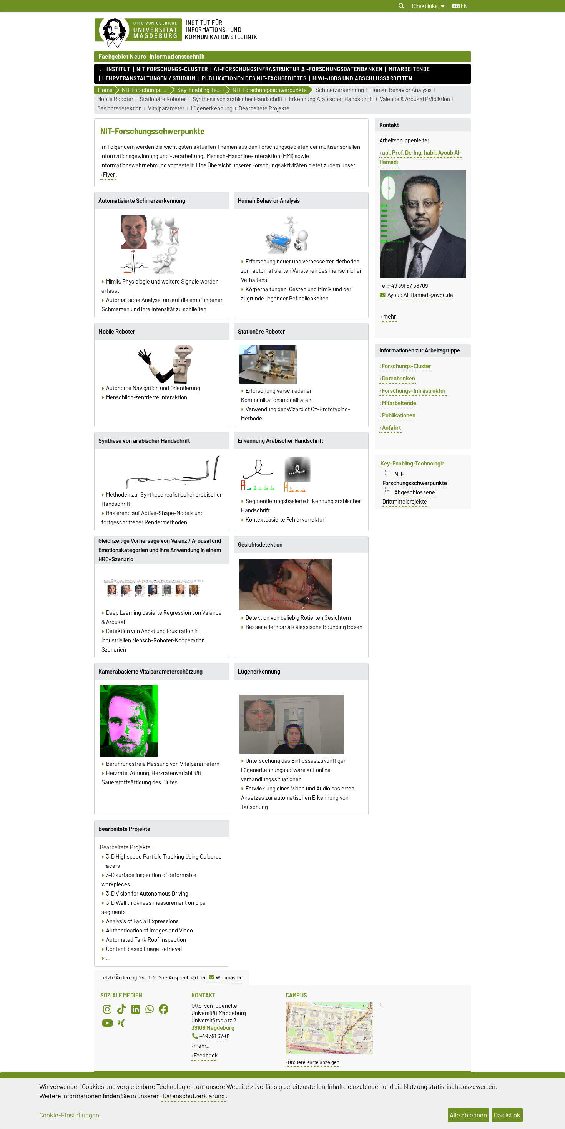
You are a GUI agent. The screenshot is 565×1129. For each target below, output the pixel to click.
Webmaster (229, 977)
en (464, 6)
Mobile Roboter (115, 99)
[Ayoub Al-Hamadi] (422, 276)
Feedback (206, 1055)
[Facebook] (164, 1009)
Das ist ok (507, 1115)
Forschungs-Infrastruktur (414, 390)
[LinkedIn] (136, 1009)
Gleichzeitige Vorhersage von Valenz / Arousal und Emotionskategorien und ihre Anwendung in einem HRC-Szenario (159, 550)
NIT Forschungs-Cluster (172, 69)
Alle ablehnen (468, 1115)
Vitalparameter (166, 108)
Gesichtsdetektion (119, 108)
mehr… (201, 1046)
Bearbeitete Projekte (264, 108)
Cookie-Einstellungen (69, 1115)
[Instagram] (107, 1009)
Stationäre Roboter (163, 99)
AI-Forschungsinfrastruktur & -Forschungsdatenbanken (298, 69)
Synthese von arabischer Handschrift (238, 99)
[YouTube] (107, 1023)
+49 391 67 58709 (408, 285)
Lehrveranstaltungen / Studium (149, 78)
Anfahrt (391, 427)
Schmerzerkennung (340, 90)
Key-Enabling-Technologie (413, 463)
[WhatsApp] (149, 1009)
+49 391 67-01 (214, 1036)
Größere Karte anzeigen (313, 1062)
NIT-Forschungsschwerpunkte (414, 478)
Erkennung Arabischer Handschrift (331, 99)
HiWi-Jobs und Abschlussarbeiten (362, 78)
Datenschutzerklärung (194, 1096)
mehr (389, 316)
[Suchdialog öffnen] (401, 6)
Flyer (109, 174)
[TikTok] (121, 1009)
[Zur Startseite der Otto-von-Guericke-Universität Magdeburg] (138, 33)
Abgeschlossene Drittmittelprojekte (408, 496)
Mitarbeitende (409, 69)
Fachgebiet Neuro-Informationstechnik (151, 56)
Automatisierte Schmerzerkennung (141, 200)
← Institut (115, 69)
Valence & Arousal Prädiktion (415, 99)
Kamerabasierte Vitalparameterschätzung (150, 671)
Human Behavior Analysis (401, 90)
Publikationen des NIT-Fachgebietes (254, 78)
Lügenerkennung (212, 108)
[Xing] (121, 1023)
